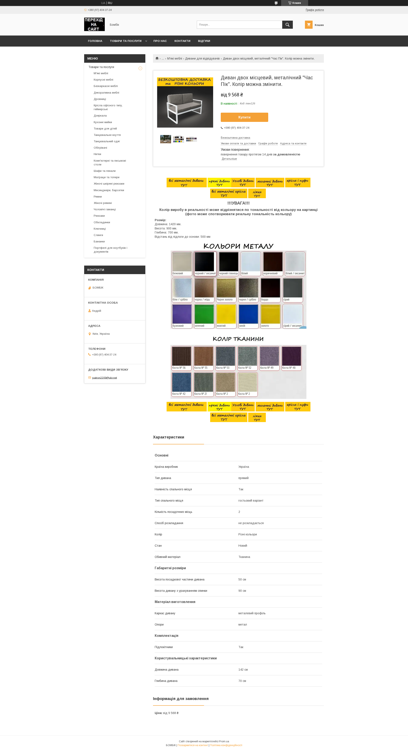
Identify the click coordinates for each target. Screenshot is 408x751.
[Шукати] (287, 25)
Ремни (98, 196)
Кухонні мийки (103, 122)
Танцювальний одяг (107, 141)
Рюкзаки (99, 215)
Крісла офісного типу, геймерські (108, 107)
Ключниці (100, 228)
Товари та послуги (126, 41)
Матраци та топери (106, 177)
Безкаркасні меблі (106, 86)
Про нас (160, 41)
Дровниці (100, 99)
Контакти (182, 41)
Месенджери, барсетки (109, 190)
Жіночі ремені (103, 203)
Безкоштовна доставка (235, 137)
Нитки (97, 154)
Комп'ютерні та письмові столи (110, 162)
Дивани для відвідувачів (202, 58)
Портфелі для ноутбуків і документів (110, 249)
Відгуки (204, 41)
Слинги (98, 235)
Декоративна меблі (106, 92)
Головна (95, 41)
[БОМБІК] (94, 30)
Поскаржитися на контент (193, 745)
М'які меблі (174, 58)
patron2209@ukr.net (104, 377)
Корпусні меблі (103, 79)
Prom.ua (224, 741)
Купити (244, 117)
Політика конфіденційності (226, 745)
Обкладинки (102, 222)
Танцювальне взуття (107, 135)
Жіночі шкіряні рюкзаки (109, 183)
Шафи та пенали (105, 170)
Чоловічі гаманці (105, 209)
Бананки (99, 241)
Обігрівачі (100, 147)
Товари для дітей (105, 128)
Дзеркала (100, 115)
